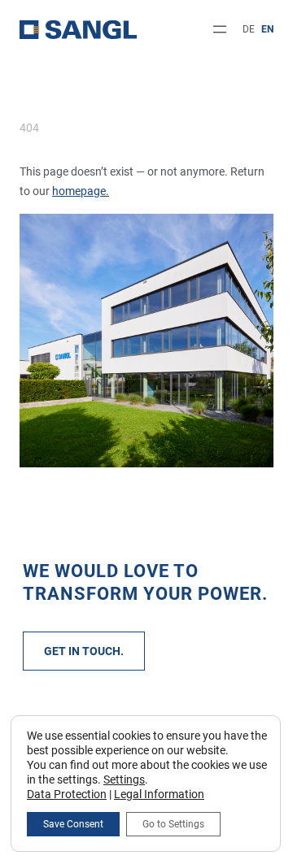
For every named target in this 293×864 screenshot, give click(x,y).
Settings (124, 779)
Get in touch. (84, 651)
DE (249, 29)
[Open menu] (220, 29)
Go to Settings (173, 824)
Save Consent (73, 824)
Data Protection (67, 794)
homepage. (80, 191)
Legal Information (159, 794)
